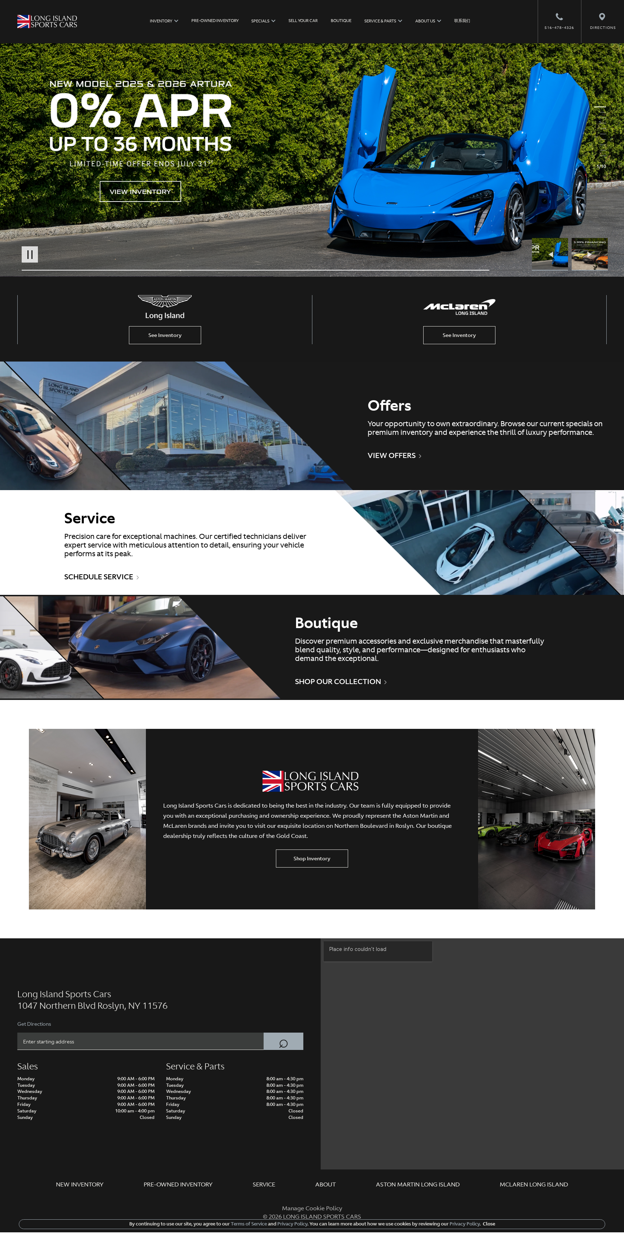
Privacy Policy (291, 1224)
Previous (552, 254)
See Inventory (165, 335)
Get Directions (34, 1024)
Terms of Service (249, 1224)
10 (600, 156)
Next (589, 254)
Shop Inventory (312, 858)
